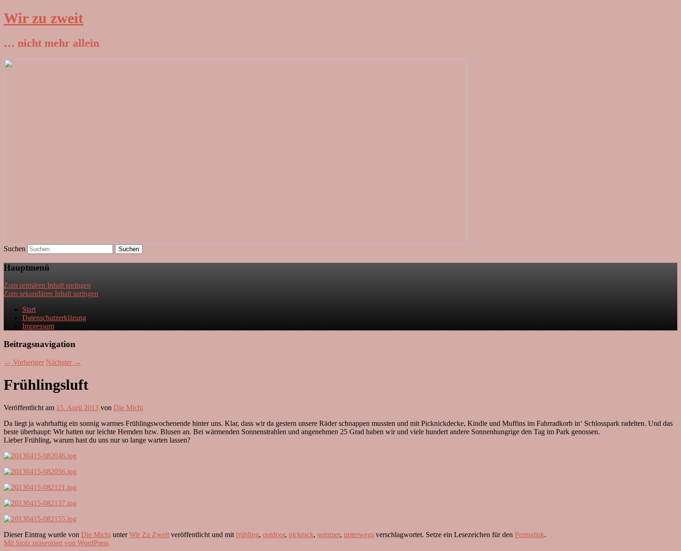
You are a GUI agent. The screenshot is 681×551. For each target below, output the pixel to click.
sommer (328, 534)
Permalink (529, 534)
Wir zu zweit (43, 18)
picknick (301, 534)
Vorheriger (24, 362)
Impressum (38, 326)
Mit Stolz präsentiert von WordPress (56, 543)
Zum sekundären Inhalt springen (51, 294)
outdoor (274, 534)
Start (29, 309)
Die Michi (128, 408)
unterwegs (359, 534)
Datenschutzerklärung (54, 318)
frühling (247, 534)
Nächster (63, 362)
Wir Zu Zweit (149, 534)
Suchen (14, 249)
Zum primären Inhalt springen (47, 285)
